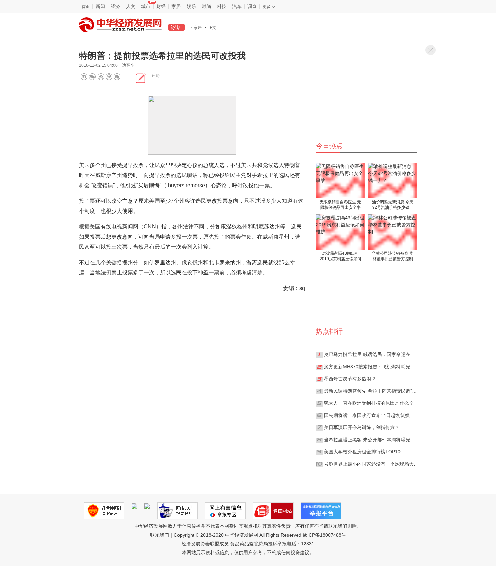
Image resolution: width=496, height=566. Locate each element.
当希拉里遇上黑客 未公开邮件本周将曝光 (367, 439)
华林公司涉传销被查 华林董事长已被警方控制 (392, 256)
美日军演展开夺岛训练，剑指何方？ (361, 427)
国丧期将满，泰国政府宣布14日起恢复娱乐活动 (371, 415)
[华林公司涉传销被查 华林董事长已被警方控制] (392, 232)
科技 (221, 6)
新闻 (100, 6)
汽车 (237, 6)
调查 (252, 6)
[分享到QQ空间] (111, 76)
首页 (86, 6)
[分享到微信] (92, 76)
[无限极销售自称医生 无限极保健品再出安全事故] (340, 180)
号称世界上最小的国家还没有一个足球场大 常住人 (371, 464)
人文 (130, 6)
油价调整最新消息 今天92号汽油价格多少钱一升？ (392, 205)
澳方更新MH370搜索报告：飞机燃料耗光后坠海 (371, 366)
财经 (161, 6)
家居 (176, 6)
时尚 (206, 6)
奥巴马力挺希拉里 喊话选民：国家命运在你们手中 (371, 354)
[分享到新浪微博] (84, 76)
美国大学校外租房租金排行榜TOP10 (362, 451)
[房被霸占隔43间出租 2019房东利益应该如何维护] (340, 232)
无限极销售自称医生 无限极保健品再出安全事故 (340, 205)
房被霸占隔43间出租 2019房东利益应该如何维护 (340, 256)
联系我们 (159, 535)
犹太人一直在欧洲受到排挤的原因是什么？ (369, 403)
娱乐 (191, 6)
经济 (115, 6)
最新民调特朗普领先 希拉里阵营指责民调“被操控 (371, 391)
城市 (145, 6)
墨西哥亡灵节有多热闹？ (350, 379)
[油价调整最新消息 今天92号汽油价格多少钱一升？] (392, 180)
